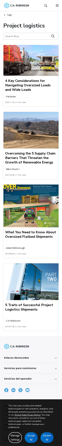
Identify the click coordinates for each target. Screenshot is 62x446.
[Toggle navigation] (57, 5)
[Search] (53, 36)
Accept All (31, 437)
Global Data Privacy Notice (27, 415)
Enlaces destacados (16, 357)
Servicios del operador (18, 378)
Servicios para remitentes (20, 368)
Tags (9, 14)
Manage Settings (15, 437)
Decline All (47, 437)
